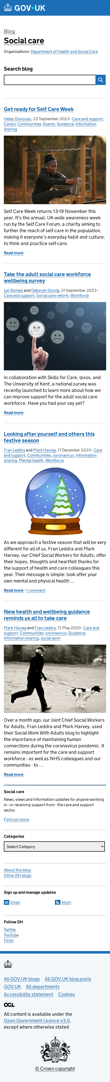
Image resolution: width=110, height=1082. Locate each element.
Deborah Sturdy (45, 290)
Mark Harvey (44, 450)
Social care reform (52, 295)
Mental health (31, 460)
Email (15, 902)
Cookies (66, 994)
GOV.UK (12, 987)
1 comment (35, 590)
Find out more (16, 819)
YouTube (11, 935)
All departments (43, 987)
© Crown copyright (55, 1068)
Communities (29, 123)
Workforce (79, 295)
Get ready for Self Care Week (39, 109)
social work (50, 638)
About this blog (17, 870)
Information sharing (21, 638)
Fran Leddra (14, 450)
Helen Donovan (17, 118)
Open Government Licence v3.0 (37, 1020)
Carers (10, 123)
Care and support (87, 118)
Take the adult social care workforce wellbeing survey (47, 277)
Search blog (18, 69)
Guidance (65, 123)
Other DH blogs (17, 875)
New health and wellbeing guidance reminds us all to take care (47, 615)
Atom (66, 902)
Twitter (10, 929)
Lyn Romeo (13, 290)
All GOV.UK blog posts (68, 979)
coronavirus (63, 455)
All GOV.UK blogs (22, 979)
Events (49, 123)
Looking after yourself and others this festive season (49, 437)
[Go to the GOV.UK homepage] (24, 8)
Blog (9, 31)
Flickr (9, 940)
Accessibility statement (28, 994)
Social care (24, 40)
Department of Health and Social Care (64, 51)
